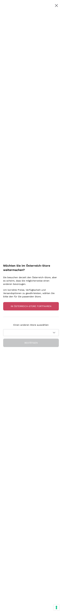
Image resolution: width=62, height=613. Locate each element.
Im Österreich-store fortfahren (31, 306)
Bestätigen (31, 342)
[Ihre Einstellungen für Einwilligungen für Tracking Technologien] (56, 607)
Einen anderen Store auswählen (31, 325)
